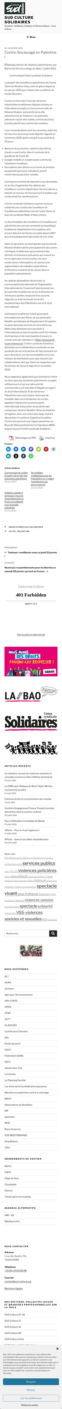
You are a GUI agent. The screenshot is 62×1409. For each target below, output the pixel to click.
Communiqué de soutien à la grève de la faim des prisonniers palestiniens (16, 475)
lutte (12, 531)
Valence (19, 900)
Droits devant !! (13, 1043)
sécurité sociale (12, 906)
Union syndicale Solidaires (26, 527)
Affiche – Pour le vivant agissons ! (22, 830)
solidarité (45, 906)
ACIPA (8, 982)
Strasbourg (10, 900)
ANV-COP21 (11, 1000)
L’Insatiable (10, 1184)
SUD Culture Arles (14, 1339)
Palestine (23, 531)
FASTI (8, 1049)
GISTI (7, 1062)
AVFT (8, 1019)
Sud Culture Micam (37, 876)
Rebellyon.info (12, 1221)
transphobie (10, 913)
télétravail (40, 880)
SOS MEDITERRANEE (16, 1135)
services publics (38, 863)
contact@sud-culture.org (18, 1281)
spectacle (28, 906)
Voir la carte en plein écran (31, 634)
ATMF (8, 1013)
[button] (57, 1348)
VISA (7, 1147)
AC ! (7, 976)
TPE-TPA (13, 871)
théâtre (30, 880)
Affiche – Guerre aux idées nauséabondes (26, 839)
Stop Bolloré (11, 1141)
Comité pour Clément (16, 1031)
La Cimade (10, 1074)
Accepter (31, 1381)
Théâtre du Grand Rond (25, 887)
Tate (7, 871)
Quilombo (10, 1117)
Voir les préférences (31, 1398)
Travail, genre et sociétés (18, 1196)
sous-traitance (27, 894)
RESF (7, 1123)
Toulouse (43, 893)
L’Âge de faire (12, 1178)
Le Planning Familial (15, 1080)
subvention (51, 880)
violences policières (37, 870)
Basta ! (8, 1166)
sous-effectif (19, 876)
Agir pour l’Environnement (19, 994)
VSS (44, 919)
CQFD (8, 1172)
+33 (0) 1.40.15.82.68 (16, 1270)
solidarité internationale (15, 880)
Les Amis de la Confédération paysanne (26, 1086)
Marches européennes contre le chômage (27, 1092)
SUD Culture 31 (13, 1327)
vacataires (9, 887)
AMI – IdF (9, 1215)
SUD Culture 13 (13, 1320)
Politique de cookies (29, 1405)
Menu (33, 37)
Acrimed (9, 988)
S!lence (8, 1190)
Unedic (53, 894)
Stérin (7, 876)
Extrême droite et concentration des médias (28, 799)
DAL (7, 1037)
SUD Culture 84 (13, 1333)
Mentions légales (14, 1288)
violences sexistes (39, 900)
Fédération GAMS (14, 1055)
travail (49, 876)
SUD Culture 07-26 (15, 1314)
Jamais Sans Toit (13, 1068)
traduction (52, 919)
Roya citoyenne (13, 1129)
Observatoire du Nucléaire (18, 1104)
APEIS (8, 1007)
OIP (6, 1110)
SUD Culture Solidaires (19, 19)
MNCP (8, 1098)
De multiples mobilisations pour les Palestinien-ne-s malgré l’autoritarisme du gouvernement (42, 478)
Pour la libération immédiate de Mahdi (25, 821)
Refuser (31, 1390)
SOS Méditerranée (13, 858)
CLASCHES (11, 1025)
